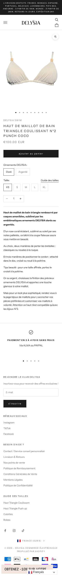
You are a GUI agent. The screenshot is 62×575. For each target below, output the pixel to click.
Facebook (8, 433)
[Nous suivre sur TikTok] (23, 530)
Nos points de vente (14, 462)
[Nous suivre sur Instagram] (14, 530)
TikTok (7, 428)
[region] (31, 342)
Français (38, 572)
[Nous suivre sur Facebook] (5, 530)
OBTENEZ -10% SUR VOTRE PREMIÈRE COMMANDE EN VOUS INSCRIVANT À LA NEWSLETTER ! (27, 569)
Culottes (8, 514)
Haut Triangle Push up (15, 508)
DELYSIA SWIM (12, 120)
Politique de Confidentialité (18, 485)
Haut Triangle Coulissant (16, 502)
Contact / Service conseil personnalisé (24, 451)
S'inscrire (14, 403)
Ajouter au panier (31, 153)
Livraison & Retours (14, 456)
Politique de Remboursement (19, 468)
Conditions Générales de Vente (20, 474)
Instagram (8, 422)
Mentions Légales (13, 479)
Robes (6, 519)
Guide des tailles (50, 180)
